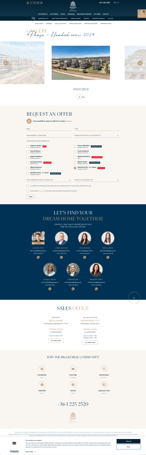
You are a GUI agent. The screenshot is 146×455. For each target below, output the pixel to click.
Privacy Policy (41, 191)
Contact (106, 14)
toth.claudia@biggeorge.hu (38, 251)
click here (69, 121)
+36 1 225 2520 (104, 2)
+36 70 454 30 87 (73, 285)
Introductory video (75, 23)
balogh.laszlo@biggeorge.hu (61, 251)
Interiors (49, 23)
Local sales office (60, 23)
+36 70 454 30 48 (108, 253)
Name (28, 129)
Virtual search (75, 18)
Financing (71, 14)
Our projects (43, 14)
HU (115, 2)
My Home (97, 14)
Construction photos (91, 23)
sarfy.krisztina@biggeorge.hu (96, 282)
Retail (63, 14)
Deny (128, 446)
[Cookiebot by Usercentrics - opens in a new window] (14, 451)
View (75, 97)
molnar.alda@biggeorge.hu (85, 251)
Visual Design (39, 23)
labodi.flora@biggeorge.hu (108, 251)
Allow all (128, 441)
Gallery (110, 18)
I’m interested (142, 14)
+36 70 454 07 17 (38, 253)
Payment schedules (98, 18)
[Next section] (134, 298)
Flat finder (54, 14)
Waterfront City (43, 18)
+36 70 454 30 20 (96, 285)
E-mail (76, 129)
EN (118, 2)
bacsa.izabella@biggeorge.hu (49, 282)
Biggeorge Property (84, 14)
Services (86, 18)
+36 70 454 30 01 (50, 285)
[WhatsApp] (38, 257)
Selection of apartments (60, 18)
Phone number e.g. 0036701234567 (36, 135)
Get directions (56, 340)
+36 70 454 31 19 (61, 253)
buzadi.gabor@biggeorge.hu (73, 282)
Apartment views (105, 23)
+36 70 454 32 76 (85, 253)
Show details (29, 451)
